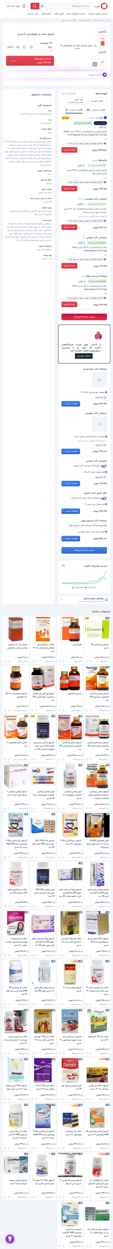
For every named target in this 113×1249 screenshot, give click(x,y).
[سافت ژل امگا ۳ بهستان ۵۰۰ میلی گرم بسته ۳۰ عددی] (43, 1021)
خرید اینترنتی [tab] (95, 110)
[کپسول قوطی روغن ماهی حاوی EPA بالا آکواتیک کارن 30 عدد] (97, 874)
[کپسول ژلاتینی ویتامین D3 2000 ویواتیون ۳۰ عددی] (97, 1116)
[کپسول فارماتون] (70, 678)
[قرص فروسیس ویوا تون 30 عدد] (70, 1070)
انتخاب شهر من (83, 356)
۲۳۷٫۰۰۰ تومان (100, 227)
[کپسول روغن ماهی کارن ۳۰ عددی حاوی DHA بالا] (43, 972)
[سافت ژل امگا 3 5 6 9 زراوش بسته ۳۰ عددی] (43, 1070)
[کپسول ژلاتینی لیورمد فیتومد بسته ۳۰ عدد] (15, 1165)
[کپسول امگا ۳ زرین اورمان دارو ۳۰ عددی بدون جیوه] (15, 1070)
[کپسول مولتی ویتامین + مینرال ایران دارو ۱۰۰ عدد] (15, 776)
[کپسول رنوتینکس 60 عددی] (97, 629)
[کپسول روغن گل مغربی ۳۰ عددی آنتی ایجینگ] (70, 1165)
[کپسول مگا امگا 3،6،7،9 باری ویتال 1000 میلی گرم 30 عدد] (43, 825)
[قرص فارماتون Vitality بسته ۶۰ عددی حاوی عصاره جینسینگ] (97, 825)
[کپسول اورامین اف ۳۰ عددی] (70, 972)
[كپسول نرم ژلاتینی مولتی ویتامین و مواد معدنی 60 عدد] (97, 727)
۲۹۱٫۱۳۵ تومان (100, 266)
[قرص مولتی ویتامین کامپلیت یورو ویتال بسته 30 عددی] (43, 776)
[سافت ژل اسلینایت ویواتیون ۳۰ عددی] (70, 1116)
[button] (13, 6)
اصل (105, 139)
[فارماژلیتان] (70, 629)
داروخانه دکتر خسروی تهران (94, 520)
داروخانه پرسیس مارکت (96, 276)
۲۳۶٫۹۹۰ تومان (100, 188)
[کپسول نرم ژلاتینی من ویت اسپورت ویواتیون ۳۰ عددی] (70, 1021)
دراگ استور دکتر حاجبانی (95, 493)
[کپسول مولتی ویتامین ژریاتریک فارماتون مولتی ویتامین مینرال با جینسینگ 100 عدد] (97, 776)
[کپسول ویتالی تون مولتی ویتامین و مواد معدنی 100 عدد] (43, 678)
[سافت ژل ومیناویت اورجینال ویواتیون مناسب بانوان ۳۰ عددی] (15, 923)
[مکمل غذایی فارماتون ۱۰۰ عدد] (15, 727)
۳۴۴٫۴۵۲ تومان (99, 150)
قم (84, 237)
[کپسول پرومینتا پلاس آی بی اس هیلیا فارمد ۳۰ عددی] (97, 1214)
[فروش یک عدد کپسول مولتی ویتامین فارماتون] (15, 629)
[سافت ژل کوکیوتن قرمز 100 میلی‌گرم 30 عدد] (15, 874)
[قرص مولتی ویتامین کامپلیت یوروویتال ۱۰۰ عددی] (70, 776)
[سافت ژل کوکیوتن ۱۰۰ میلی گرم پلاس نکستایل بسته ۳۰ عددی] (97, 1165)
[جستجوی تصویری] (42, 6)
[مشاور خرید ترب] (10, 1239)
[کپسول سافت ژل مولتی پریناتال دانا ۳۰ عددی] (97, 1070)
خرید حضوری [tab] (73, 110)
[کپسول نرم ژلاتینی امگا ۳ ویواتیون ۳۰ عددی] (70, 825)
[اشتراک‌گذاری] (18, 47)
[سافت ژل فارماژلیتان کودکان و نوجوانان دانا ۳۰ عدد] (43, 629)
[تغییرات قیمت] (31, 47)
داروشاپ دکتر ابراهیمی (96, 198)
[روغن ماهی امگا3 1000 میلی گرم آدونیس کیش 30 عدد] (43, 874)
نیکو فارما (102, 160)
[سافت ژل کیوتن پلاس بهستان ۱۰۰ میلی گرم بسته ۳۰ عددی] (15, 1021)
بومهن (94, 160)
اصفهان (91, 118)
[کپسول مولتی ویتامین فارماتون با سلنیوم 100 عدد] (97, 678)
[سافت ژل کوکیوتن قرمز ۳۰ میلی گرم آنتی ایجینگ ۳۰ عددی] (97, 972)
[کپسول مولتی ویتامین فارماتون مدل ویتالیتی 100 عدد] (70, 727)
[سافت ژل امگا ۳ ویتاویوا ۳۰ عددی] (97, 1021)
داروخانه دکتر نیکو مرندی (95, 369)
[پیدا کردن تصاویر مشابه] (95, 64)
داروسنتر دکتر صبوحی (96, 237)
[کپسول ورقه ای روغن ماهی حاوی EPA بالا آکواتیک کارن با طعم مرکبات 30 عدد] (70, 874)
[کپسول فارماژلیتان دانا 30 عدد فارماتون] (15, 678)
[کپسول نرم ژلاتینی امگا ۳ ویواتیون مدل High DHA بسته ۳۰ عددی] (15, 825)
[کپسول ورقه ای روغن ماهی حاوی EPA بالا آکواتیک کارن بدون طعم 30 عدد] (43, 923)
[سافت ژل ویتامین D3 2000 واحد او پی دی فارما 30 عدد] (15, 972)
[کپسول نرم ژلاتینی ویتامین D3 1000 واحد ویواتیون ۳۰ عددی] (70, 1214)
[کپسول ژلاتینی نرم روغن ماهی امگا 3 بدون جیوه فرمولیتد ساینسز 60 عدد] (43, 727)
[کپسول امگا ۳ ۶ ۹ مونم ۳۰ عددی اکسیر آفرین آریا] (43, 1165)
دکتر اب (99, 117)
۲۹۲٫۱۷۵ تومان (100, 304)
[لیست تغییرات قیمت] (63, 566)
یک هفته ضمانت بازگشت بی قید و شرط (92, 216)
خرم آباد (81, 199)
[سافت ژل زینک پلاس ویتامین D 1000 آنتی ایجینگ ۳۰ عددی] (15, 1116)
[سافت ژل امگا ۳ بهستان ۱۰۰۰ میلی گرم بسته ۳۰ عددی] (70, 923)
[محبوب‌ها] (24, 47)
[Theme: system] (24, 6)
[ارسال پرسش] (104, 74)
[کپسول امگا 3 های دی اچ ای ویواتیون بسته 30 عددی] (97, 923)
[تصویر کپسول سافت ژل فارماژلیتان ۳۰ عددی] (102, 31)
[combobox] (64, 6)
